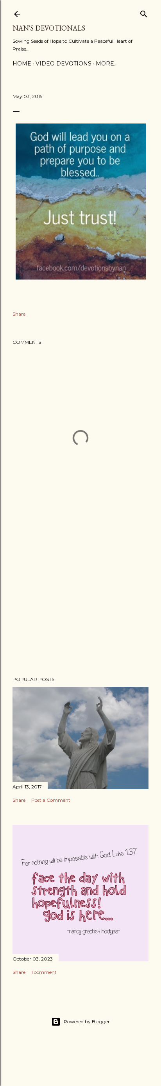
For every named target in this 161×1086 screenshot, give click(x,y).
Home (22, 63)
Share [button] (19, 314)
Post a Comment (50, 800)
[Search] (143, 12)
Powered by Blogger (87, 1021)
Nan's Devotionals (49, 28)
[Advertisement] (80, 602)
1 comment (44, 972)
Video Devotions (63, 63)
